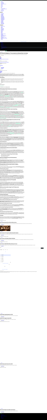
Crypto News (2, 2)
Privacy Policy (2, 414)
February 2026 (2, 16)
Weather (2, 39)
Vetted (1, 38)
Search (0, 247)
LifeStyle (2, 34)
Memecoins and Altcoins (3, 35)
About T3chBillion (3, 8)
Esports (2, 30)
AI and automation (3, 26)
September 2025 (3, 19)
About (1, 46)
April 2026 (2, 15)
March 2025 (2, 22)
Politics (2, 36)
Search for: (1, 50)
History (2, 32)
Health (2, 5)
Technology (2, 37)
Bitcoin (2, 4)
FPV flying (2, 68)
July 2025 (2, 20)
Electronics (2, 29)
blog (1, 416)
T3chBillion (1, 0)
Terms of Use (2, 10)
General (2, 31)
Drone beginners (2, 67)
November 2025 (2, 18)
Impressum (2, 9)
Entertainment (2, 3)
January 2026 (2, 17)
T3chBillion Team (1, 65)
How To (2, 33)
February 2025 (2, 23)
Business (2, 27)
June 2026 (2, 14)
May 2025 (2, 21)
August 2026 (2, 13)
